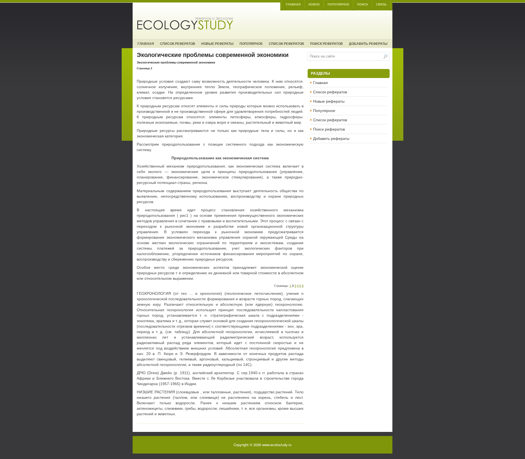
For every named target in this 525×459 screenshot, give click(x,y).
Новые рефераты (217, 43)
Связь (381, 4)
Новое (314, 4)
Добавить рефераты (368, 43)
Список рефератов (177, 43)
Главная (293, 4)
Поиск (362, 4)
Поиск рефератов (326, 43)
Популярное (338, 4)
